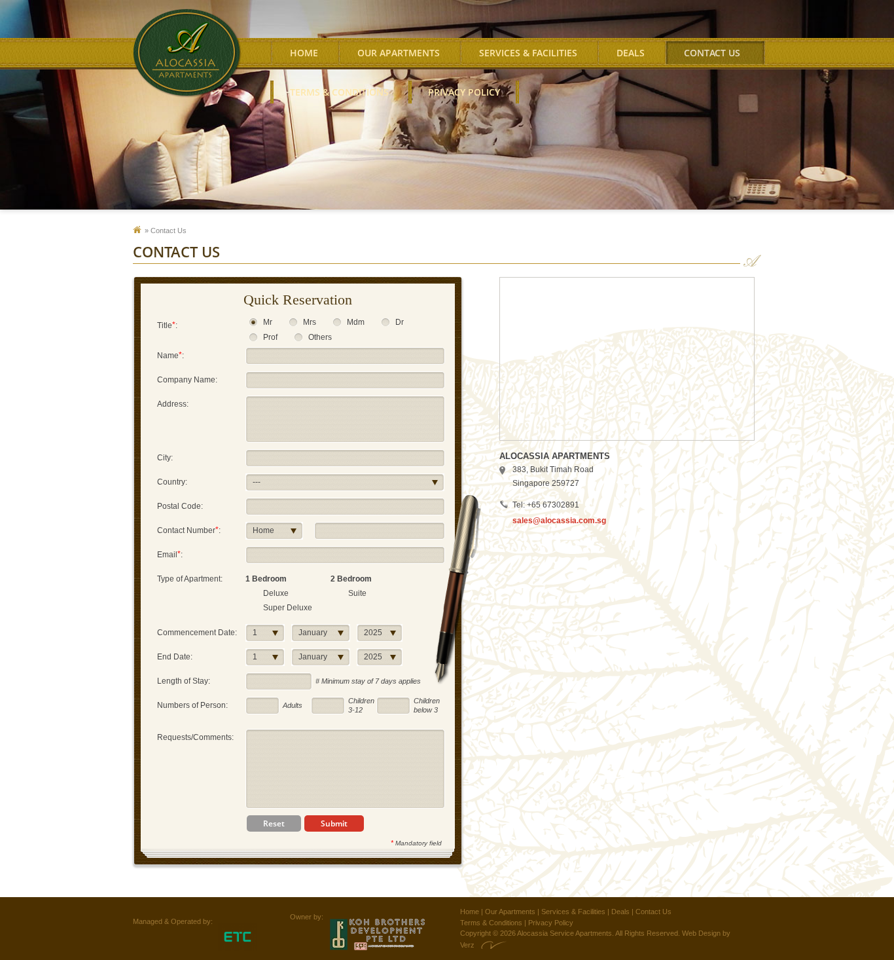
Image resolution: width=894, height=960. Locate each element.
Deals (631, 52)
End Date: (174, 656)
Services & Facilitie (571, 911)
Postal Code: (180, 506)
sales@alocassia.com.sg (559, 520)
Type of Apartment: (190, 578)
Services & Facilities (528, 52)
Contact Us (653, 911)
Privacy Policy (464, 92)
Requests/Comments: (195, 737)
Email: (170, 554)
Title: (167, 325)
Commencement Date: (197, 632)
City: (165, 457)
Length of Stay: (183, 681)
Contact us (712, 52)
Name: (170, 355)
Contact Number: (189, 530)
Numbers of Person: (192, 705)
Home (304, 52)
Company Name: (187, 379)
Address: (172, 404)
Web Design (701, 933)
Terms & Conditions (339, 92)
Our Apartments (398, 52)
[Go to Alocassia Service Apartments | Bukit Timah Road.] (141, 230)
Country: (172, 482)
